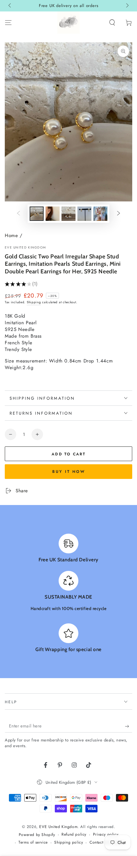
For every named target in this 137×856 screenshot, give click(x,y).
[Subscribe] (128, 726)
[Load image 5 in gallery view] (100, 214)
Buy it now (68, 471)
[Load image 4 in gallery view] (84, 214)
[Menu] (8, 22)
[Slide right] (126, 5)
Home (11, 235)
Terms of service (33, 842)
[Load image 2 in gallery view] (53, 214)
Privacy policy (105, 834)
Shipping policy (68, 842)
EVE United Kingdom (25, 247)
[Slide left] (10, 5)
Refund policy (73, 834)
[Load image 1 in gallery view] (37, 214)
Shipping (34, 302)
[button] (112, 22)
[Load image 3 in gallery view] (68, 214)
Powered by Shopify (37, 835)
